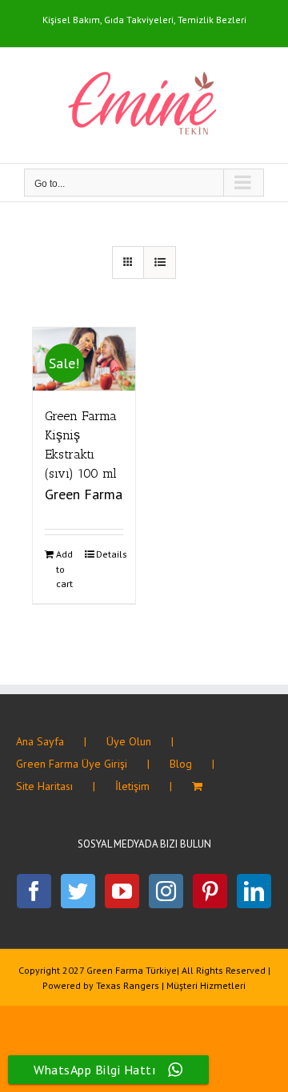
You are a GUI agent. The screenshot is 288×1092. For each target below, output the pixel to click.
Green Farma (83, 494)
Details (109, 554)
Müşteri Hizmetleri (206, 985)
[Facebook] (34, 891)
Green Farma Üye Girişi (71, 763)
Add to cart (64, 569)
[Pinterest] (210, 891)
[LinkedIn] (254, 891)
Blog (181, 763)
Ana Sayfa (40, 741)
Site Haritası (44, 786)
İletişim (132, 786)
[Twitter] (78, 891)
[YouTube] (122, 891)
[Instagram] (166, 891)
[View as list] (159, 262)
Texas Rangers (127, 985)
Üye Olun (128, 741)
